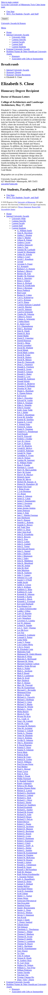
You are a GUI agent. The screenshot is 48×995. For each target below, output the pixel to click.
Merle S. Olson (23, 695)
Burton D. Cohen (24, 295)
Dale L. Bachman (24, 329)
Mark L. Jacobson (24, 671)
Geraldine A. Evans (25, 455)
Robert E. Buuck (24, 834)
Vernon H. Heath (24, 958)
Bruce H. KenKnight (26, 285)
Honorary (16, 989)
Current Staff (17, 226)
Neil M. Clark (23, 723)
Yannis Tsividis (23, 972)
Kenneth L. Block (24, 599)
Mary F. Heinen (23, 683)
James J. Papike (23, 506)
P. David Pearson (24, 745)
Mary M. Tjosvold (25, 685)
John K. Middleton (25, 561)
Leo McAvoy (22, 630)
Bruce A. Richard (24, 283)
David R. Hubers (24, 357)
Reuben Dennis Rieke (26, 788)
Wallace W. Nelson (25, 965)
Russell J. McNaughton (27, 869)
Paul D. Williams (24, 762)
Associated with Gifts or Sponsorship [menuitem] (27, 59)
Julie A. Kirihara (24, 587)
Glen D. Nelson (23, 458)
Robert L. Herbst (24, 848)
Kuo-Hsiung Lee (24, 606)
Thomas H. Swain (24, 936)
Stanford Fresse (23, 905)
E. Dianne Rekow (24, 393)
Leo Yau (20, 632)
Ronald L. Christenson (26, 865)
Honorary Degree (13, 72)
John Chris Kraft (24, 532)
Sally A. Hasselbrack (26, 879)
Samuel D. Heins (24, 881)
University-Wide (19, 218)
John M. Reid (23, 568)
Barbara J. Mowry (24, 271)
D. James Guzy (23, 324)
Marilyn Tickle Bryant (26, 666)
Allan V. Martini (24, 238)
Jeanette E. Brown (25, 525)
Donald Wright (23, 381)
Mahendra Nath (23, 652)
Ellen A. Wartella (24, 405)
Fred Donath (22, 434)
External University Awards (18, 982)
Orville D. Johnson (25, 740)
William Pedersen (24, 970)
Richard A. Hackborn (26, 793)
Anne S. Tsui (22, 247)
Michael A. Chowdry (26, 697)
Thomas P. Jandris (24, 939)
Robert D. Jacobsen (25, 826)
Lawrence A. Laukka (26, 620)
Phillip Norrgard (24, 778)
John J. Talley (23, 558)
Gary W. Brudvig (24, 446)
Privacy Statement (24, 207)
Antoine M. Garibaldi (26, 250)
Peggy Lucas (22, 771)
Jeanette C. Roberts (25, 522)
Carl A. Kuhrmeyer (25, 297)
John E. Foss (22, 539)
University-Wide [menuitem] (19, 37)
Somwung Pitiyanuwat (26, 901)
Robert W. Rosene (25, 860)
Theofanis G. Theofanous (28, 929)
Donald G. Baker (24, 374)
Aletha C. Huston (24, 235)
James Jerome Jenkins (26, 508)
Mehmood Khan (24, 692)
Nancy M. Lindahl (25, 721)
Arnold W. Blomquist (26, 252)
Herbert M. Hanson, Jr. (26, 482)
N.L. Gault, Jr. (23, 719)
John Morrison (23, 570)
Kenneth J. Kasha (24, 597)
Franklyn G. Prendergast (27, 431)
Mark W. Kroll (23, 678)
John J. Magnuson (24, 556)
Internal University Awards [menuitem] (17, 35)
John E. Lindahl (24, 544)
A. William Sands (24, 230)
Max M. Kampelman (26, 688)
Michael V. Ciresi (24, 702)
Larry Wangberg (24, 618)
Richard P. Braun (24, 817)
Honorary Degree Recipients (18, 75)
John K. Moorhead (25, 563)
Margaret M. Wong (25, 661)
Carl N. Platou (23, 302)
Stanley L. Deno (24, 910)
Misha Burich (23, 711)
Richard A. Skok (24, 798)
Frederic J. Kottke (24, 439)
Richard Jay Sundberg (26, 805)
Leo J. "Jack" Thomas (26, 628)
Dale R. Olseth (23, 331)
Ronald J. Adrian (24, 862)
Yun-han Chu (22, 975)
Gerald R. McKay (24, 448)
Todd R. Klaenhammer (26, 948)
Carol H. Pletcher (24, 307)
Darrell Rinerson (24, 340)
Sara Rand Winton (25, 889)
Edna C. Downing (25, 398)
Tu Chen (20, 953)
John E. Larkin (23, 542)
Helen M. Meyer (24, 479)
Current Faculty (18, 223)
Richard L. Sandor (25, 810)
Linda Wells (22, 640)
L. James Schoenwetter (27, 609)
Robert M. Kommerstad (27, 853)
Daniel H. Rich (23, 333)
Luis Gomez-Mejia (25, 644)
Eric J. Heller (22, 412)
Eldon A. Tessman (25, 403)
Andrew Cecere (23, 242)
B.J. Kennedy (23, 266)
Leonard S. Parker (24, 637)
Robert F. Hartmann (25, 838)
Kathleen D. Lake (24, 592)
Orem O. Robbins (24, 738)
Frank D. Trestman (25, 429)
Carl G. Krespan (24, 300)
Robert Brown (23, 822)
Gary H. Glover (23, 441)
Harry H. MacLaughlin (27, 470)
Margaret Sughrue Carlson (28, 664)
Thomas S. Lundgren (26, 941)
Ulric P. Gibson (23, 956)
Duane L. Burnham (25, 391)
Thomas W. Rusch (25, 944)
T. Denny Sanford (24, 922)
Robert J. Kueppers (25, 841)
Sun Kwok (21, 917)
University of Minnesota (26, 202)
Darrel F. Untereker (25, 338)
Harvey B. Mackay (25, 474)
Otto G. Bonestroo (25, 743)
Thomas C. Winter (25, 932)
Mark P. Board (23, 673)
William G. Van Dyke (26, 968)
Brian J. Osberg (23, 281)
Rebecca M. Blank (25, 786)
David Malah (22, 350)
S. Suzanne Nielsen (25, 877)
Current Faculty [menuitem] (18, 42)
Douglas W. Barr (24, 388)
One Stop (10, 11)
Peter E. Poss (22, 774)
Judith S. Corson (24, 585)
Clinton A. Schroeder (26, 319)
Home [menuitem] (9, 32)
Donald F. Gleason (25, 372)
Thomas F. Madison (25, 934)
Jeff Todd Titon (23, 527)
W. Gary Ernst (23, 963)
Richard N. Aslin (24, 814)
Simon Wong (22, 898)
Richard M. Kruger (25, 812)
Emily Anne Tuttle (25, 410)
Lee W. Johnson (24, 623)
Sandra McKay (23, 886)
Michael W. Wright (25, 707)
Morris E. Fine (23, 714)
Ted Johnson (22, 927)
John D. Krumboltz (25, 534)
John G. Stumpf (23, 551)
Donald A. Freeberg (25, 367)
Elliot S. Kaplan (24, 407)
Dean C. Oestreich (25, 364)
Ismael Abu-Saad (24, 486)
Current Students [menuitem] (19, 47)
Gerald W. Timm (24, 453)
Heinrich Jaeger (23, 477)
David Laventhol (24, 345)
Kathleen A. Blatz (24, 589)
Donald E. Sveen (24, 369)
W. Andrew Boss (24, 960)
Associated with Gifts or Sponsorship (27, 991)
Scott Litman (22, 893)
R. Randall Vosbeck (25, 781)
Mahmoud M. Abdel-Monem (29, 654)
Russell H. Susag (24, 867)
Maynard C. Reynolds (26, 690)
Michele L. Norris (24, 709)
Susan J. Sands (23, 920)
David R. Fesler (23, 355)
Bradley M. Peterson (25, 276)
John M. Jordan (23, 565)
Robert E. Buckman (25, 831)
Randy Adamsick (24, 783)
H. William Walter (24, 463)
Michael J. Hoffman (25, 699)
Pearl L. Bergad (23, 769)
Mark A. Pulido (23, 668)
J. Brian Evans (23, 489)
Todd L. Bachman (24, 946)
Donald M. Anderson (26, 379)
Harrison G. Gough (25, 467)
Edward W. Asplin (25, 400)
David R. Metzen (24, 360)
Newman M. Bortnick (26, 726)
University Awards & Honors (13, 23)
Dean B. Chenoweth (25, 362)
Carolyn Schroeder (25, 312)
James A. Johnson (24, 496)
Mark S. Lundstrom (25, 676)
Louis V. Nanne (23, 642)
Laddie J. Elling (23, 611)
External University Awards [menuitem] (18, 49)
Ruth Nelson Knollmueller (28, 874)
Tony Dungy (22, 951)
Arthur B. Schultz (24, 254)
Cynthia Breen (23, 321)
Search (5, 19)
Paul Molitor (22, 766)
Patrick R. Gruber (24, 759)
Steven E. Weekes (24, 912)
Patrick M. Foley (24, 757)
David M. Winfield (25, 348)
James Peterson (23, 510)
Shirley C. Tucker (24, 896)
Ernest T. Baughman (25, 415)
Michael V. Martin (24, 704)
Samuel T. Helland (25, 884)
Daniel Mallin (23, 336)
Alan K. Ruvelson (24, 233)
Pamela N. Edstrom (25, 750)
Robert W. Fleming (25, 855)
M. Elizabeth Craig (25, 649)
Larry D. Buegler (24, 613)
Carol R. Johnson (24, 309)
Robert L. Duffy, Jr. (25, 845)
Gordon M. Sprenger (26, 460)
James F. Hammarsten (26, 501)
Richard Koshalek (24, 807)
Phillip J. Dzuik (23, 776)
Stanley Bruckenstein (26, 908)
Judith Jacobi (22, 582)
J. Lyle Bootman (24, 491)
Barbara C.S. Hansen (26, 269)
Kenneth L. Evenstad (26, 601)
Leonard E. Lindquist (26, 635)
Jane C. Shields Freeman (27, 515)
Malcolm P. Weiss (24, 656)
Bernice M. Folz (24, 273)
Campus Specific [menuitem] (19, 39)
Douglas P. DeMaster (26, 386)
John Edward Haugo (26, 549)
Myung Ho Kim (24, 716)
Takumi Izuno (23, 924)
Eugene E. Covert (24, 422)
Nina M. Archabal (24, 728)
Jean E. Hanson (23, 520)
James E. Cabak (24, 498)
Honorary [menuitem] (16, 56)
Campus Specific (19, 221)
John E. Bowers (24, 537)
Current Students (19, 228)
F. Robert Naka (23, 424)
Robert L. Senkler (24, 850)
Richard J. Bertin (24, 802)
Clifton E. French (24, 317)
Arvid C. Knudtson (25, 259)
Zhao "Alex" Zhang (25, 980)
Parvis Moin (22, 752)
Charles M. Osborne (25, 314)
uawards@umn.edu (9, 184)
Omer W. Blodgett (25, 735)
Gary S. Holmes (24, 443)
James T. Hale (23, 513)
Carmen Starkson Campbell (28, 305)
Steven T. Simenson (25, 915)
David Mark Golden (25, 352)
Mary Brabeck (23, 680)
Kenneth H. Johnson (25, 594)
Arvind (20, 261)
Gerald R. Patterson (25, 451)
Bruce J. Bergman (24, 288)
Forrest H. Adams (24, 427)
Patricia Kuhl (22, 755)
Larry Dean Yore (24, 616)
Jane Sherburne (23, 518)
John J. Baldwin (24, 553)
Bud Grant (21, 293)
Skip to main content (9, 2)
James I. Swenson (24, 503)
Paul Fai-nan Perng (25, 764)
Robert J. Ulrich (24, 843)
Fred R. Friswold (24, 436)
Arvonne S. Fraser (25, 264)
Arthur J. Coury (23, 257)
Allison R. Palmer (24, 240)
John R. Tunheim (24, 573)
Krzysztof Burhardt (25, 604)
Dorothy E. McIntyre (26, 384)
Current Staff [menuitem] (17, 44)
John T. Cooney (24, 575)
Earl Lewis (21, 396)
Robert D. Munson (25, 829)
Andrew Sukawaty (25, 245)
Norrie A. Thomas (24, 733)
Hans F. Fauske (23, 465)
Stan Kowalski (23, 903)
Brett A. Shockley (24, 278)
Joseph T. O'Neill (24, 580)
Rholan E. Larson (24, 790)
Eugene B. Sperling (25, 419)
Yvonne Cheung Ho (25, 977)
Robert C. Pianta (24, 824)
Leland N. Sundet (24, 625)
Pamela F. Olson (24, 747)
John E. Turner (23, 546)
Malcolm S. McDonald (26, 659)
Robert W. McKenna (26, 857)
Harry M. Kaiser (24, 472)
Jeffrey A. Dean (23, 530)
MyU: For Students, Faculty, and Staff (22, 14)
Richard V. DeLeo (25, 819)
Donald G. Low (24, 376)
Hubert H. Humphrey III (27, 484)
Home (9, 214)
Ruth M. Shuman (24, 872)
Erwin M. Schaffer (25, 417)
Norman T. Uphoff (25, 731)
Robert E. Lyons (24, 836)
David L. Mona (23, 343)
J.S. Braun (21, 494)
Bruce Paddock (23, 290)
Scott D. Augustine (25, 891)
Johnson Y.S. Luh (24, 577)
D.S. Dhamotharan (25, 326)
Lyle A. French (23, 647)
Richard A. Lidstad (25, 795)
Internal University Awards (17, 70)
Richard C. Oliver (24, 800)
